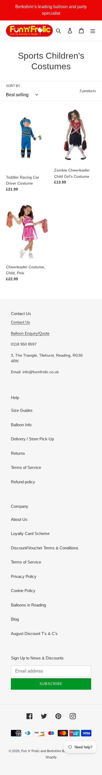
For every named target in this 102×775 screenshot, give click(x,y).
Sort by (13, 86)
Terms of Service (26, 467)
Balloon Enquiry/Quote (30, 333)
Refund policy (23, 482)
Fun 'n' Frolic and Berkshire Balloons (48, 751)
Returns (18, 453)
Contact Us (20, 322)
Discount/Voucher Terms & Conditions (44, 548)
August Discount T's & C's (34, 633)
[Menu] (92, 30)
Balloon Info (21, 424)
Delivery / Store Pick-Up (32, 439)
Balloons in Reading (28, 605)
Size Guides (22, 410)
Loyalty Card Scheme (30, 533)
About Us (19, 519)
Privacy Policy (23, 576)
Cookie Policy (23, 590)
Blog (15, 619)
